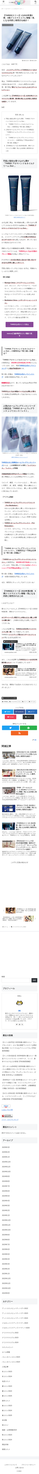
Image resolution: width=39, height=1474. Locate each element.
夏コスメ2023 (7, 1386)
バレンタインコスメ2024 (11, 1362)
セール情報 (6, 1352)
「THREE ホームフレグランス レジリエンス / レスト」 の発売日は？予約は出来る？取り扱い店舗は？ (21, 140)
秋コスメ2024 (7, 1440)
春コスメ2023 (7, 1405)
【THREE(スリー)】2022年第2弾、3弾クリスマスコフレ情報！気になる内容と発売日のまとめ (20, 148)
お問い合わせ (19, 1467)
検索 (3, 976)
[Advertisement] (19, 883)
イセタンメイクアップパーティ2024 (15, 1323)
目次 (16, 114)
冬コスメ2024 (7, 1376)
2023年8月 (6, 1239)
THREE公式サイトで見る (19, 324)
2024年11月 (6, 1167)
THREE (6, 701)
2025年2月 (6, 1152)
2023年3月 (6, 1264)
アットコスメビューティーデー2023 (15, 1313)
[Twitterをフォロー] (10, 728)
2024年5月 (6, 1196)
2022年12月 (6, 1278)
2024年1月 (6, 1215)
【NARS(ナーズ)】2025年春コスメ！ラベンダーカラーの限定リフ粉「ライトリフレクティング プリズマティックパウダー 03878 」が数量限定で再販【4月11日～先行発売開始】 (19, 1084)
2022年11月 (6, 1283)
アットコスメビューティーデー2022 (15, 1308)
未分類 (4, 1420)
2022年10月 (6, 1288)
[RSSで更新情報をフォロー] (19, 733)
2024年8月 (6, 1181)
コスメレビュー (7, 1347)
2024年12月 (6, 1162)
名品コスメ (6, 1381)
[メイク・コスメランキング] (7, 1117)
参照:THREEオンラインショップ (20, 457)
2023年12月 (6, 1220)
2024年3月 (6, 1205)
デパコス (32, 701)
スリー (25, 701)
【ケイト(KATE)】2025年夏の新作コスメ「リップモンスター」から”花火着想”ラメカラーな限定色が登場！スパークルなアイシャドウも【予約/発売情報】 (19, 1046)
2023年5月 (6, 1254)
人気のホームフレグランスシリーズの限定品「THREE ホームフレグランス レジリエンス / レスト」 (20, 132)
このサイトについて (10, 1465)
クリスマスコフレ (16, 701)
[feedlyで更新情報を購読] (28, 728)
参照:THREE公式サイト (19, 217)
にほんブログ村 (7, 1110)
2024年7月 (6, 1186)
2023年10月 (6, 1230)
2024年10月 (6, 1171)
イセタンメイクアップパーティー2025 (16, 1328)
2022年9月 (6, 1293)
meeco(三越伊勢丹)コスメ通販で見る (19, 334)
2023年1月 (6, 1273)
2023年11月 (6, 1225)
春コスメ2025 (7, 1415)
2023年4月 (6, 1259)
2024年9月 (6, 1176)
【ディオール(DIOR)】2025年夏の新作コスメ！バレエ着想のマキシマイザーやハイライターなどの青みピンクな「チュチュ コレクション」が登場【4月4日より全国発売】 (19, 1071)
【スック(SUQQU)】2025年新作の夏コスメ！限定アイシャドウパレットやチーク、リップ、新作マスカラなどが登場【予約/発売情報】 (19, 1058)
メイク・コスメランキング (10, 1119)
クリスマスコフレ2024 (10, 1342)
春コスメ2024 (7, 1410)
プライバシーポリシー (29, 1465)
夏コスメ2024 (7, 1391)
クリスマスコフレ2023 (10, 1337)
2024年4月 (6, 1201)
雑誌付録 (5, 1444)
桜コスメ (5, 1425)
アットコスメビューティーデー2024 (15, 1318)
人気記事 (5, 1367)
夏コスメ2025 (7, 1396)
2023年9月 (6, 1235)
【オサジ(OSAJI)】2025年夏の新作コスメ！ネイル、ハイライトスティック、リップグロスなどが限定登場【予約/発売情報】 (19, 1096)
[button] (35, 682)
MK (19, 1011)
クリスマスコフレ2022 (10, 698)
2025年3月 (6, 1147)
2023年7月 (6, 1244)
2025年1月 (6, 1157)
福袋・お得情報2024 (9, 1430)
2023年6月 (6, 1249)
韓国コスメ (6, 1449)
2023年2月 (6, 1269)
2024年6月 (6, 1191)
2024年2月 (6, 1210)
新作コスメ (6, 1401)
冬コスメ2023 (7, 1371)
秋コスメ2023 (7, 1435)
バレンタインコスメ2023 (11, 1357)
